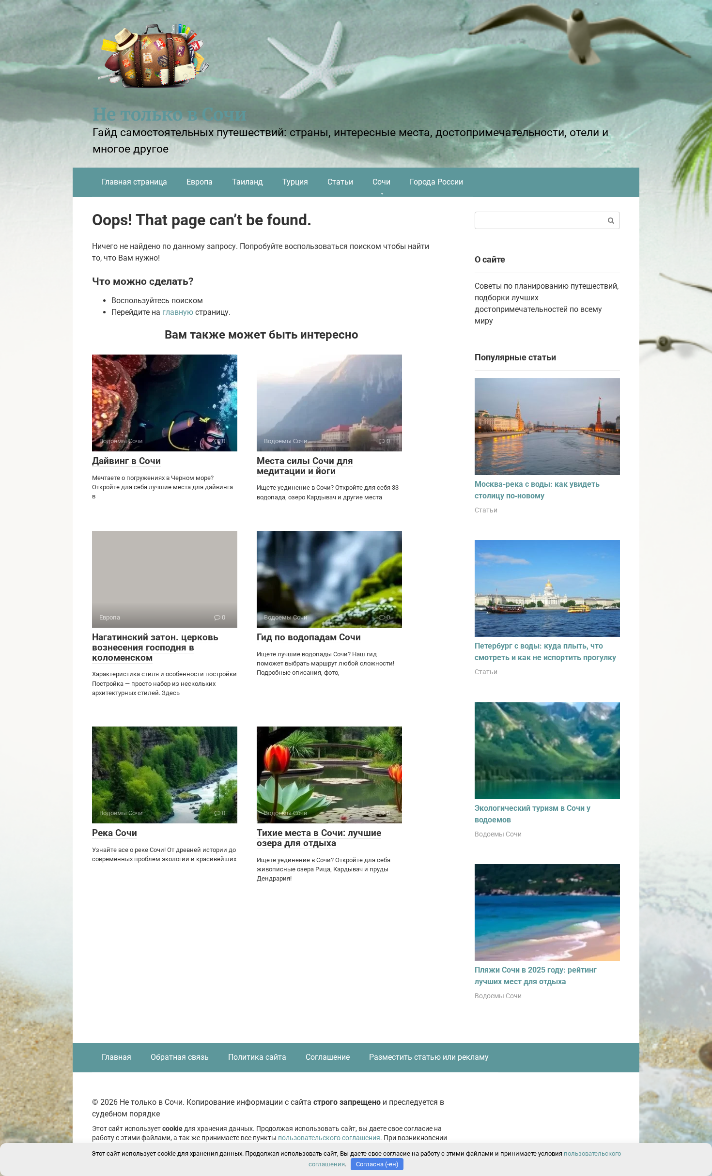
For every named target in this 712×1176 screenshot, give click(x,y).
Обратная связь (180, 1057)
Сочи (381, 181)
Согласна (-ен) (377, 1164)
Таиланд (247, 181)
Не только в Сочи (170, 114)
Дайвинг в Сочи (126, 460)
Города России (436, 181)
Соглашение (328, 1057)
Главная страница (134, 181)
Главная (116, 1057)
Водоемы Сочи (498, 834)
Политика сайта (257, 1057)
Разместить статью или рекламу (429, 1057)
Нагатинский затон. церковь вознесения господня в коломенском (155, 647)
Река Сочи (114, 832)
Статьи (340, 181)
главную (177, 312)
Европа (199, 181)
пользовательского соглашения (329, 1138)
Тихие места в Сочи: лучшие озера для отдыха (319, 838)
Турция (295, 181)
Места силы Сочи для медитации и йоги (305, 466)
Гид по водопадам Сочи (309, 637)
